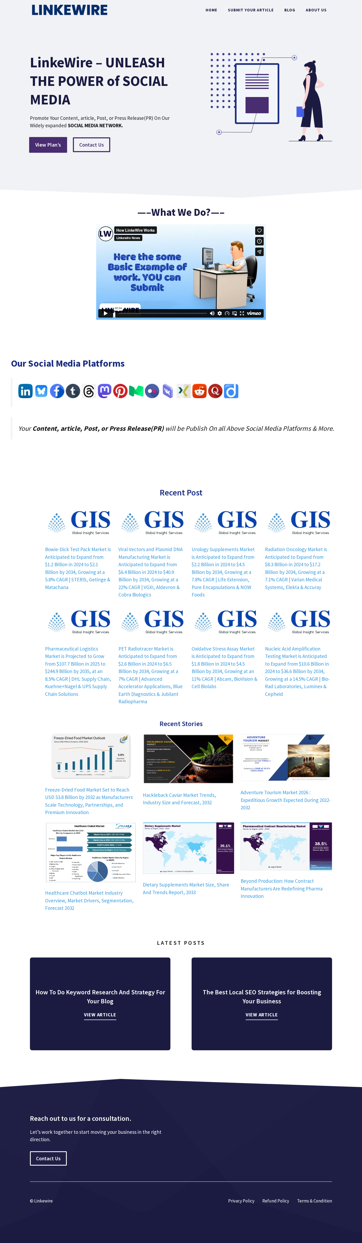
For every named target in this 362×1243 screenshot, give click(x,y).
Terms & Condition (314, 1201)
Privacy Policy (241, 1201)
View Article (100, 1015)
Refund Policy (275, 1201)
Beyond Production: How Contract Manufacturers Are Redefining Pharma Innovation (282, 888)
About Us (316, 9)
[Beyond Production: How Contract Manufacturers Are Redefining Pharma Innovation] (286, 847)
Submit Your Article (251, 9)
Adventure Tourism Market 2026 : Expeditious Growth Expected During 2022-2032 (286, 800)
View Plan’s (48, 144)
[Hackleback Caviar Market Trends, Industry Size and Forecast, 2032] (188, 759)
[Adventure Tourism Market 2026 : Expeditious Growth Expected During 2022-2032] (286, 758)
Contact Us (91, 145)
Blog (289, 9)
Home (211, 9)
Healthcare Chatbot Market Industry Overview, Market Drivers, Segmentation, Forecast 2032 (89, 900)
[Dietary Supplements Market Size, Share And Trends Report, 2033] (188, 849)
